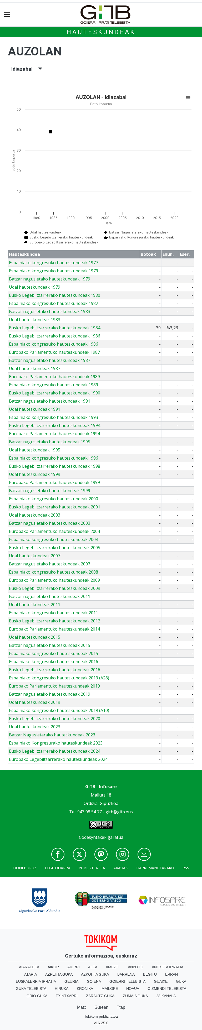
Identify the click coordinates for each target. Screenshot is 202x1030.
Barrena (126, 974)
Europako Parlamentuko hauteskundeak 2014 (54, 629)
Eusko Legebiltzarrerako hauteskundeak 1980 (54, 295)
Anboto (135, 967)
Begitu (150, 974)
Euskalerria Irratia (36, 981)
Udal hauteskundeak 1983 (34, 319)
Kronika (85, 988)
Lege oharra (57, 867)
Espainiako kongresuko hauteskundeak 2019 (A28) (59, 678)
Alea (92, 967)
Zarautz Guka (100, 996)
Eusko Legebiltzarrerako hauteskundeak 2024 (54, 751)
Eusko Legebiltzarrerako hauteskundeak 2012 (54, 621)
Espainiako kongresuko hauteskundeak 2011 (53, 613)
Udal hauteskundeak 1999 (34, 474)
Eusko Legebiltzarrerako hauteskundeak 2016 (54, 670)
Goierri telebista (127, 981)
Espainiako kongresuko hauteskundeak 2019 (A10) (59, 710)
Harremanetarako (155, 867)
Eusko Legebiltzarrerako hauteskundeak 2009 (54, 588)
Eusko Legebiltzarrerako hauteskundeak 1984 (54, 328)
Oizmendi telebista (167, 988)
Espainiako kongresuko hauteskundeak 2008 (53, 572)
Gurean (101, 1007)
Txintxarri (67, 996)
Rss (186, 867)
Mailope (110, 988)
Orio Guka (37, 996)
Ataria (30, 974)
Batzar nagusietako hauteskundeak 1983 (49, 311)
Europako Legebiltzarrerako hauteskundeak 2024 (58, 759)
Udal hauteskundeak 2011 (34, 604)
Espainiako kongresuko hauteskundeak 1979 (53, 271)
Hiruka (61, 988)
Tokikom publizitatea (101, 1016)
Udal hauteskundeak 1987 (34, 368)
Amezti (112, 967)
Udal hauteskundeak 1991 (34, 409)
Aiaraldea (29, 967)
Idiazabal (24, 69)
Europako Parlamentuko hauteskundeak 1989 (54, 376)
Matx (81, 1007)
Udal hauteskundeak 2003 (34, 515)
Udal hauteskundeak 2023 (34, 727)
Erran (171, 974)
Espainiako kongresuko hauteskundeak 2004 (53, 539)
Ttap (121, 1007)
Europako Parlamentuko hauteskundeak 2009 (54, 580)
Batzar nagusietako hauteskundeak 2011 (49, 596)
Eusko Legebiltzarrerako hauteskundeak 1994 (54, 425)
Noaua (132, 988)
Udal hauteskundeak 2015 (34, 637)
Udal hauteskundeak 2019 (34, 702)
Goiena (94, 981)
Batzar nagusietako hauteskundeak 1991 (49, 401)
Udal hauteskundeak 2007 (34, 556)
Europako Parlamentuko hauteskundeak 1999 (54, 482)
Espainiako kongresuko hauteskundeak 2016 (53, 661)
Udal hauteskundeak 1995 (34, 450)
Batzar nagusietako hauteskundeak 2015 (49, 645)
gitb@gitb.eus (119, 812)
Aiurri (73, 967)
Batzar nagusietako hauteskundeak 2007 (49, 564)
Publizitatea (92, 867)
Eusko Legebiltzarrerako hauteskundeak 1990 (54, 393)
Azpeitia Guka (59, 974)
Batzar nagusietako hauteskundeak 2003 (49, 523)
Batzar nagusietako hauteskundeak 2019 (49, 694)
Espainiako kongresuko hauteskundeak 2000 (53, 499)
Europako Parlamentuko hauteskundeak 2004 (54, 531)
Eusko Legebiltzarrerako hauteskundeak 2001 (54, 507)
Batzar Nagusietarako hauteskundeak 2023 (52, 735)
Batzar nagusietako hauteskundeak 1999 (49, 490)
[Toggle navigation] (7, 14)
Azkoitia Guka (95, 974)
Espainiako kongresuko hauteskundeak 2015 (53, 653)
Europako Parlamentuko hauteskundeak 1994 (54, 433)
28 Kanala (166, 996)
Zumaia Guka (135, 996)
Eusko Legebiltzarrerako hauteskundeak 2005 (54, 547)
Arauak (120, 867)
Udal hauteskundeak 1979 (34, 287)
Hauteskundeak (101, 32)
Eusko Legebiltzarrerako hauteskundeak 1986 (54, 336)
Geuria (71, 981)
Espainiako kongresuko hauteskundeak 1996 (53, 458)
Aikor (53, 967)
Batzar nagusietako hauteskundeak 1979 (49, 279)
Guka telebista (31, 988)
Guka (181, 981)
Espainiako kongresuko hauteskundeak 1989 (53, 385)
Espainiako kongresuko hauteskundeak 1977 (53, 263)
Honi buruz (25, 867)
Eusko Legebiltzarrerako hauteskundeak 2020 (54, 718)
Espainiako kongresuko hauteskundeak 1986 (53, 344)
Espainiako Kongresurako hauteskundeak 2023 (56, 743)
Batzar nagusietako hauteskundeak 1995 (49, 442)
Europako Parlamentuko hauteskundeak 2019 (54, 686)
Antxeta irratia (167, 967)
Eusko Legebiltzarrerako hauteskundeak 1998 (54, 466)
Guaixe (161, 981)
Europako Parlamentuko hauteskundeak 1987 (54, 352)
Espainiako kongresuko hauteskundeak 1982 (53, 303)
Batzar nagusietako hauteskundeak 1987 (49, 360)
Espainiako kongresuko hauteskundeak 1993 (53, 417)
